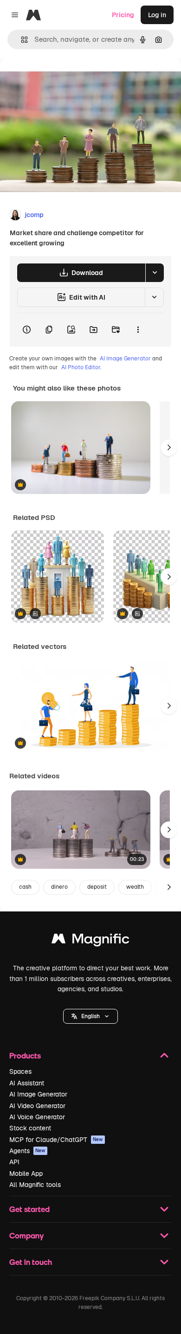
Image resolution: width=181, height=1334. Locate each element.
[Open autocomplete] (20, 39)
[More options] (138, 330)
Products (25, 1055)
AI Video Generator (37, 1106)
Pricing (123, 15)
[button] (90, 1016)
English (90, 1016)
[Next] (169, 447)
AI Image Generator (125, 358)
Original (59, 79)
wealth (135, 887)
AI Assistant (26, 1083)
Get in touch (30, 1262)
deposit (97, 887)
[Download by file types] (154, 272)
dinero (59, 887)
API (14, 1162)
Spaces (20, 1071)
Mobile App (26, 1173)
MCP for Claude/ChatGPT (56, 1139)
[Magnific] (90, 941)
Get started (29, 1209)
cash (25, 887)
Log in (157, 15)
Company (26, 1235)
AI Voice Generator (37, 1117)
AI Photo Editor (80, 367)
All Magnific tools (35, 1184)
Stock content (30, 1128)
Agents (27, 1151)
